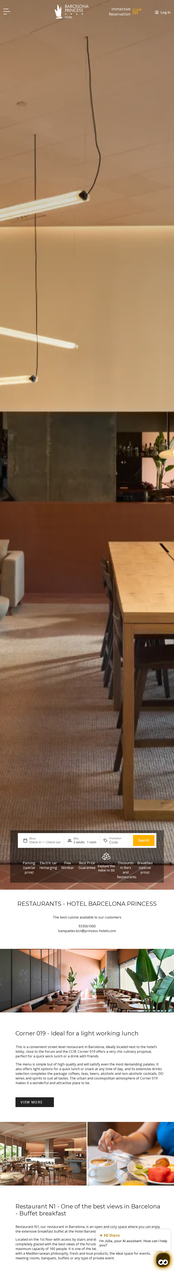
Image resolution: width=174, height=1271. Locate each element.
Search (143, 840)
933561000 (87, 926)
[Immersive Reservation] (137, 11)
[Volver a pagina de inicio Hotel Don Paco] (71, 11)
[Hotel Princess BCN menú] (6, 11)
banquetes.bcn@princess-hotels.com (87, 930)
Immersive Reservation (119, 11)
